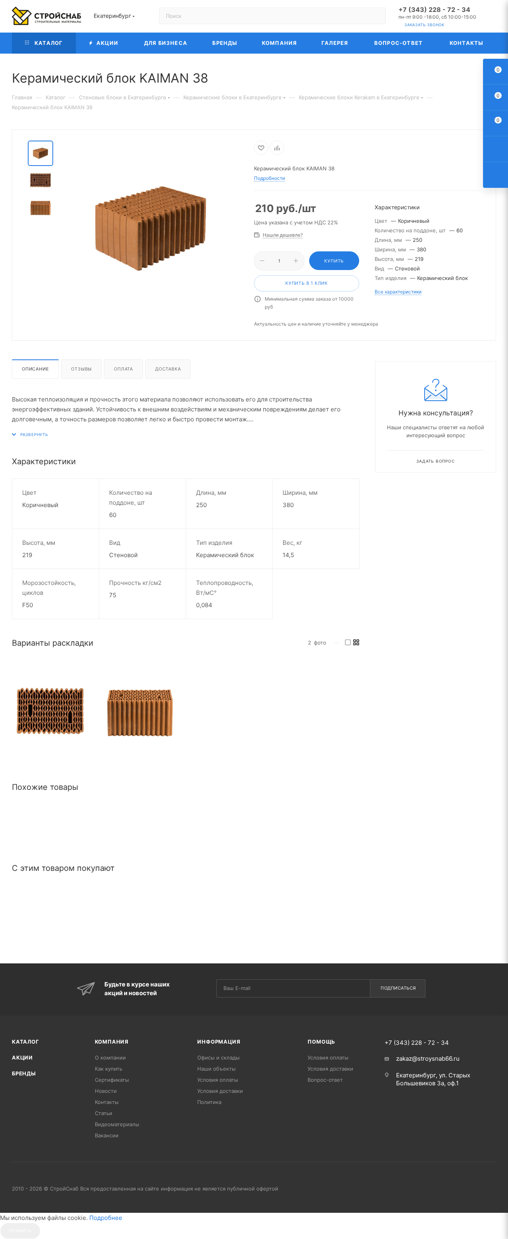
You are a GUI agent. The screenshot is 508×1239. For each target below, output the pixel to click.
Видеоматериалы (117, 1124)
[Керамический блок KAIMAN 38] (50, 711)
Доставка (168, 369)
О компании (110, 1057)
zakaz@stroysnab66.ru (428, 1058)
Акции (22, 1057)
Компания (112, 1041)
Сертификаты (112, 1080)
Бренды (24, 1073)
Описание (35, 369)
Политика (209, 1102)
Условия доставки (220, 1091)
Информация (218, 1041)
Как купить (108, 1068)
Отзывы (81, 369)
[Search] (376, 16)
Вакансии (107, 1135)
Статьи (103, 1113)
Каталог (25, 1041)
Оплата (123, 369)
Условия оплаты (217, 1080)
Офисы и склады (218, 1057)
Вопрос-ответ (325, 1080)
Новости (106, 1091)
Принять (20, 1230)
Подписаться (398, 988)
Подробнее (105, 1218)
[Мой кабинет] (492, 18)
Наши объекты (216, 1068)
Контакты (107, 1102)
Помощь (321, 1041)
